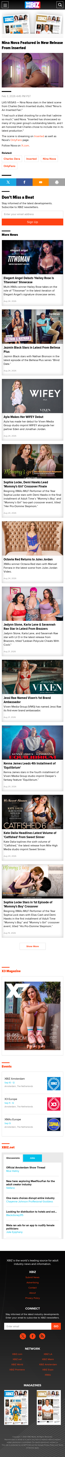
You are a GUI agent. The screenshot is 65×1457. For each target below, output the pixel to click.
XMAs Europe (13, 1119)
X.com (25, 145)
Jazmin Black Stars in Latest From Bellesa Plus (32, 349)
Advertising (33, 1282)
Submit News (32, 1277)
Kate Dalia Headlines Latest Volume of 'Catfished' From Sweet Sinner (30, 834)
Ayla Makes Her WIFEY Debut (23, 416)
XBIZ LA (48, 1354)
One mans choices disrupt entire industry (30, 1198)
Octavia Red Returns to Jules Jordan (28, 559)
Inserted (39, 136)
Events (7, 1066)
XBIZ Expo (47, 1369)
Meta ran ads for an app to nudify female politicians (30, 1227)
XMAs (48, 1374)
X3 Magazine (11, 971)
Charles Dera (12, 159)
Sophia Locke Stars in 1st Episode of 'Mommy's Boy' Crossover (28, 904)
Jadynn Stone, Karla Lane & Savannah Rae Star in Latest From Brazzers (29, 626)
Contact (32, 1287)
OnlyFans (16, 140)
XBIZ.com (17, 1354)
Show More (32, 946)
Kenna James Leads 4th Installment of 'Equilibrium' (30, 765)
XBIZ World (17, 1364)
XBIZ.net (8, 1147)
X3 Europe (11, 1099)
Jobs (32, 1158)
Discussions (13, 1158)
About (32, 1293)
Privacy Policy (32, 1298)
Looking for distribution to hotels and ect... (31, 1211)
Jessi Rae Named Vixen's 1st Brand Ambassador (27, 699)
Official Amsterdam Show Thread (25, 1167)
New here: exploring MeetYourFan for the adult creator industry (30, 1183)
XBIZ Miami (48, 1359)
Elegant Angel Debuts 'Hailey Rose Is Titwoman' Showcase (29, 280)
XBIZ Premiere (17, 1369)
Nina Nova (49, 159)
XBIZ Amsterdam (15, 1078)
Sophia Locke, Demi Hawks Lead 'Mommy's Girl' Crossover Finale (26, 484)
